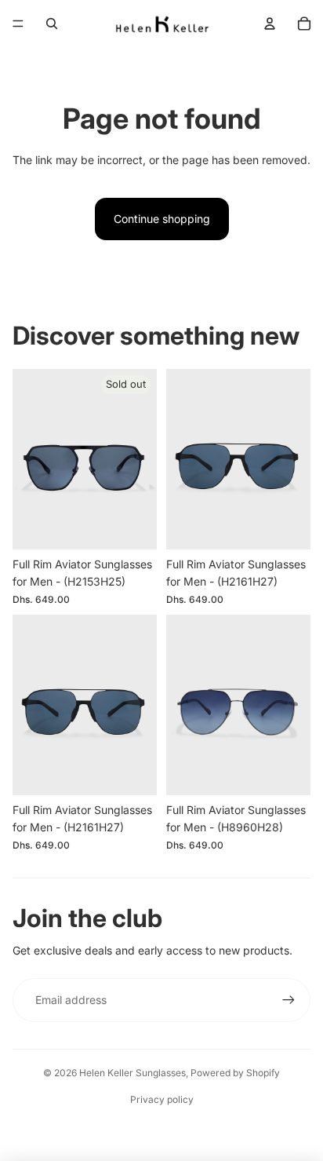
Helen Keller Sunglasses (132, 1073)
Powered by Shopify (235, 1073)
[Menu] (18, 23)
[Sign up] (288, 1000)
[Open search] (51, 23)
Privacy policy (162, 1099)
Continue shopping (162, 218)
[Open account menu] (269, 23)
